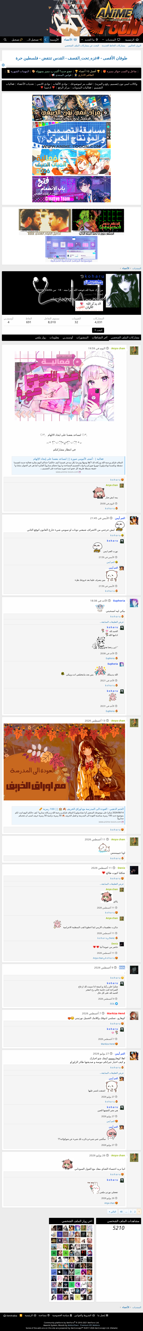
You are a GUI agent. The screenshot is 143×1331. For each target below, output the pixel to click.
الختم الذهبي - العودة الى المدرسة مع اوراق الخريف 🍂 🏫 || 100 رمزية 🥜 (81, 809)
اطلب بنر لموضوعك (81, 84)
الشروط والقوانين (82, 1315)
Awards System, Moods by (71, 1325)
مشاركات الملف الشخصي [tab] (125, 337)
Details (114, 1328)
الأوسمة (54, 39)
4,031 (99, 322)
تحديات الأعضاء (25, 84)
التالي (113, 1211)
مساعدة (43, 1315)
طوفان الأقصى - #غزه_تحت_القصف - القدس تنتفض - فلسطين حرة (71, 58)
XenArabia (11, 1315)
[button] (102, 39)
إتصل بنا (101, 1315)
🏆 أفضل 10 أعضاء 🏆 (87, 71)
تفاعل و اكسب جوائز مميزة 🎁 (119, 71)
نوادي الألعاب (59, 84)
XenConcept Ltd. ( (103, 1328)
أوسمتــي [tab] (68, 337)
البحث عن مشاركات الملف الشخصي (82, 45)
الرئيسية (129, 39)
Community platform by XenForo (71, 1322)
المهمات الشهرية (19, 71)
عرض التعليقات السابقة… (112, 621)
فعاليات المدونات (81, 87)
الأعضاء (68, 39)
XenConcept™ (77, 1328)
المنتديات (111, 39)
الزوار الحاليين (134, 45)
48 (121, 1211)
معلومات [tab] (54, 337)
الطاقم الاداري (85, 75)
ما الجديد (90, 39)
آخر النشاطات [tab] (99, 337)
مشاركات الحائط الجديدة (113, 45)
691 (28, 322)
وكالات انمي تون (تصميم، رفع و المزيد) (116, 84)
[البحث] (5, 39)
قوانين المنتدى (63, 75)
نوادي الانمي (43, 84)
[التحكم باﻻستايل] (3, 64)
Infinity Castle (44, 290)
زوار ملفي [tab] (40, 337)
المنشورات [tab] (82, 337)
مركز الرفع (63, 87)
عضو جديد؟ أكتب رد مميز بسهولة (53, 71)
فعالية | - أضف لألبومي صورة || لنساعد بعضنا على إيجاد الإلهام (68, 458)
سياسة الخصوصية (60, 1315)
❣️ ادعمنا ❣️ (47, 87)
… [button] (126, 1211)
